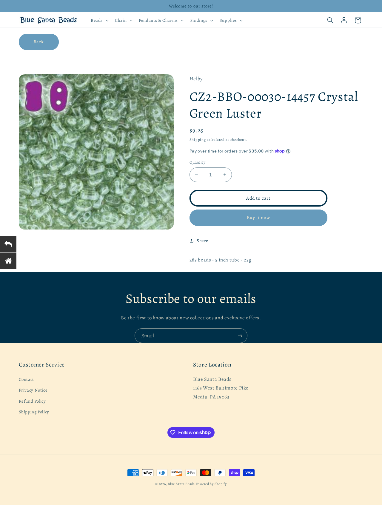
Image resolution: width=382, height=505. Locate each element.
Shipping (198, 139)
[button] (99, 20)
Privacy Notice (33, 390)
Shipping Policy (34, 412)
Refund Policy (32, 401)
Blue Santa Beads (181, 483)
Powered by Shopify (211, 483)
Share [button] (202, 241)
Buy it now (258, 217)
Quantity (197, 162)
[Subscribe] (240, 335)
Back (38, 42)
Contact (26, 379)
